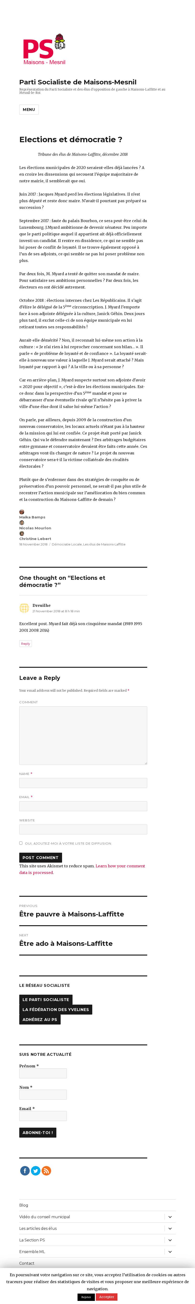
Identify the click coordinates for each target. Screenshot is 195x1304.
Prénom (29, 1066)
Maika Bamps (32, 517)
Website (27, 820)
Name (26, 774)
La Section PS (32, 1240)
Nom (26, 1087)
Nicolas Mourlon (35, 528)
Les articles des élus (38, 1228)
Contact (26, 1263)
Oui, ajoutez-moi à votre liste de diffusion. (68, 843)
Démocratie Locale (67, 544)
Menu (29, 109)
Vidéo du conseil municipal (44, 1217)
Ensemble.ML (32, 1251)
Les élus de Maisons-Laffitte (104, 544)
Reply (25, 643)
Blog (23, 1205)
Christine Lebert (35, 538)
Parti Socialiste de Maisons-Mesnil (77, 82)
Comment (28, 702)
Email (26, 797)
